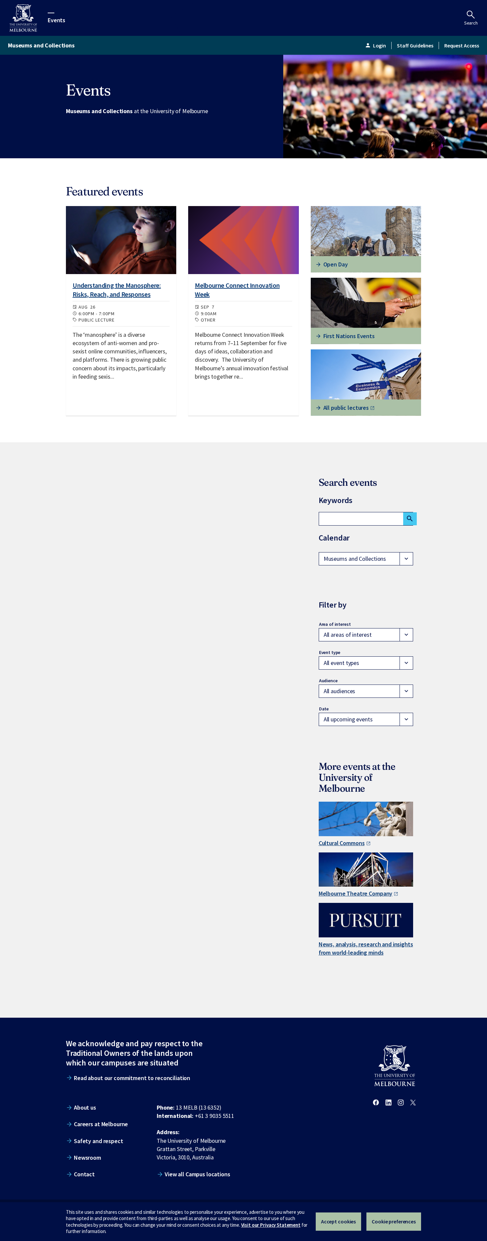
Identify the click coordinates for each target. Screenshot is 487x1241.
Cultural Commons (342, 843)
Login (375, 45)
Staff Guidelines (415, 45)
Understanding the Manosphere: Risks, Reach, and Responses (117, 289)
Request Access (461, 45)
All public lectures (346, 407)
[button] (366, 558)
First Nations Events (349, 336)
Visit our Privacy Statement (270, 1225)
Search (471, 23)
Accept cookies (338, 1221)
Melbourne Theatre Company (356, 893)
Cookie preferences (394, 1221)
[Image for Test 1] (121, 240)
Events (56, 19)
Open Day (335, 264)
